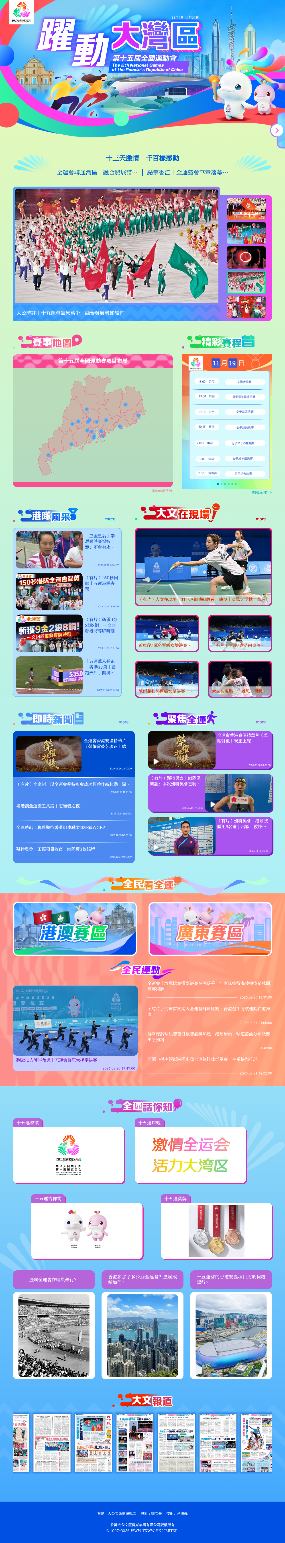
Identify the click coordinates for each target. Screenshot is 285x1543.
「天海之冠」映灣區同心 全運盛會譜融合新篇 (67, 313)
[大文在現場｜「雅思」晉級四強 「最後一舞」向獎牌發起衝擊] (240, 679)
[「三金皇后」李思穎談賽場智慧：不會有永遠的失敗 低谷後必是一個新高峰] (49, 549)
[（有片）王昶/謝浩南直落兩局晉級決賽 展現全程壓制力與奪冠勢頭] (240, 633)
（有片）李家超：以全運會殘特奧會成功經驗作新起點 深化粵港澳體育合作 (73, 785)
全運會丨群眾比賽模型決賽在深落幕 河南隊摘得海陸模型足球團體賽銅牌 (208, 986)
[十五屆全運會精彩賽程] (227, 421)
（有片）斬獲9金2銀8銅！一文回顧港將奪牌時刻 (101, 625)
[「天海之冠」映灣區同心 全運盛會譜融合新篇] (116, 246)
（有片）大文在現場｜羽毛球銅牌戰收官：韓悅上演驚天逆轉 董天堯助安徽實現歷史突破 (201, 600)
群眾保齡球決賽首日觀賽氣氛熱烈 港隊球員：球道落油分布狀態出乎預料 (208, 1037)
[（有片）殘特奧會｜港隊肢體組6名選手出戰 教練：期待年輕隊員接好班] (156, 847)
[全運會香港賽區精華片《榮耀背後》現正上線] (49, 754)
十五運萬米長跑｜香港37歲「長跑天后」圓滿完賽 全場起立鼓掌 (100, 667)
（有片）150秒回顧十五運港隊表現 (101, 583)
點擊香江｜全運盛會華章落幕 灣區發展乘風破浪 (187, 172)
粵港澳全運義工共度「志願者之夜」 (50, 806)
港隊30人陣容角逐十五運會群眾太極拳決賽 (56, 1060)
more (110, 519)
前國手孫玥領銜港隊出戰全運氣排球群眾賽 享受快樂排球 (202, 1059)
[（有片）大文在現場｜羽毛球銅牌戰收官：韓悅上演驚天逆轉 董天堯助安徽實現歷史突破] (203, 567)
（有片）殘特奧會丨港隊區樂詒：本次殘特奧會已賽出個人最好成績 (175, 781)
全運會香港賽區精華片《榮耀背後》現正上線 (105, 743)
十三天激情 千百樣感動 (142, 158)
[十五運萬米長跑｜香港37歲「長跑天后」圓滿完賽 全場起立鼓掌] (49, 675)
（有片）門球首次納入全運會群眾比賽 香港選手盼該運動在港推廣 (208, 1011)
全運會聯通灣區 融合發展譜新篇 (97, 172)
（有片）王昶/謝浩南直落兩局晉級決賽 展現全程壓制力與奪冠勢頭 (239, 646)
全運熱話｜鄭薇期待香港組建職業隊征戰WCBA (61, 827)
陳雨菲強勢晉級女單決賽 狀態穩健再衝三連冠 (165, 691)
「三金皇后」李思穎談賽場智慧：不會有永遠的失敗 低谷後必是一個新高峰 (100, 541)
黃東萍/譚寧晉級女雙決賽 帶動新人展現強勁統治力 (164, 646)
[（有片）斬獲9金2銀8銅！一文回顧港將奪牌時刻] (49, 633)
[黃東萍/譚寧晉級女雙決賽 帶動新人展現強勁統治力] (167, 633)
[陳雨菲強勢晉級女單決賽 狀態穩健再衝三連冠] (167, 679)
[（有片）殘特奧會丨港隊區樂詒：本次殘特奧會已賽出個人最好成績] (213, 804)
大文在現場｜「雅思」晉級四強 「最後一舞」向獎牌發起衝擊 (239, 691)
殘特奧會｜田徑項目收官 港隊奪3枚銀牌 (55, 849)
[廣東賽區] (210, 929)
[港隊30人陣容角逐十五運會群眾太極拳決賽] (75, 1020)
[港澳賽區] (75, 929)
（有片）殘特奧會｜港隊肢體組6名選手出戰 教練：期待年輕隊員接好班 (242, 824)
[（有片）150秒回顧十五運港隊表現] (49, 591)
